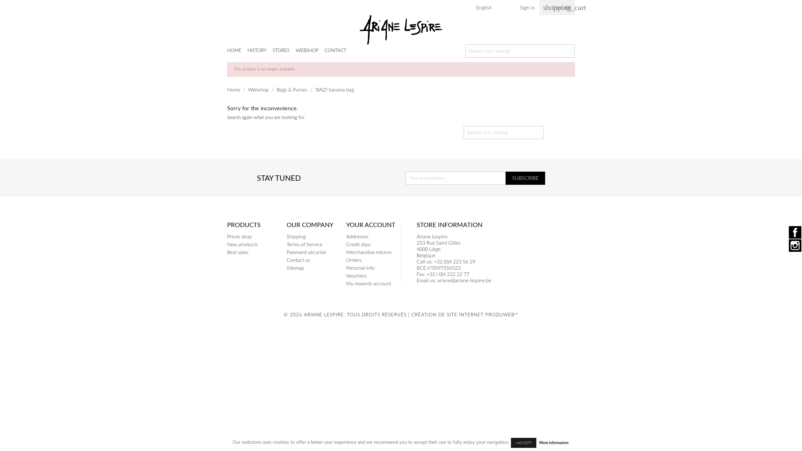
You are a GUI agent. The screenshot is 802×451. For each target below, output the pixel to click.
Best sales (237, 252)
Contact (335, 50)
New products (242, 244)
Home (234, 50)
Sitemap (295, 268)
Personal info (360, 268)
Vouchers (356, 275)
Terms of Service (304, 244)
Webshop (307, 50)
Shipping (296, 236)
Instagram (795, 245)
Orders (354, 260)
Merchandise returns (369, 252)
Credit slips (358, 244)
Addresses (357, 236)
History (257, 50)
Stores (281, 50)
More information (554, 443)
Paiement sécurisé (306, 252)
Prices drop (239, 236)
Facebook (795, 232)
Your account (370, 225)
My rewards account (368, 283)
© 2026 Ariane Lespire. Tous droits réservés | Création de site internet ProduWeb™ (401, 315)
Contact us (298, 260)
